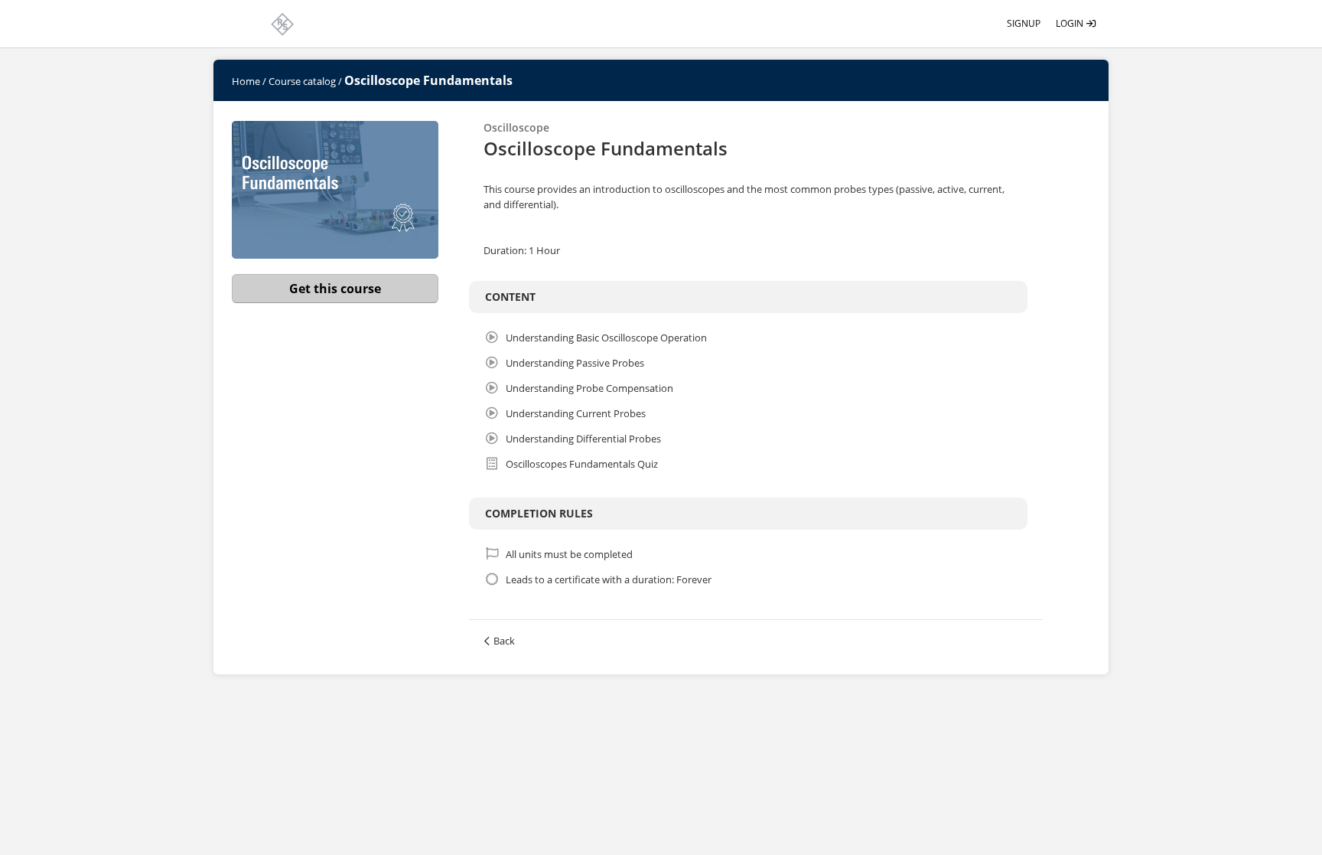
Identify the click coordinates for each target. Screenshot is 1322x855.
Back (504, 641)
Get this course (335, 288)
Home (246, 81)
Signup (1023, 23)
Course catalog (302, 81)
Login (1071, 23)
